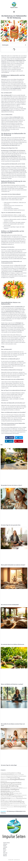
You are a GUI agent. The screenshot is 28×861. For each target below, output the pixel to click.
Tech (4, 851)
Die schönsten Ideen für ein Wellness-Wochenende (12, 644)
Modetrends (5, 791)
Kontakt (5, 854)
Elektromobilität (5, 779)
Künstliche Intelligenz (10, 790)
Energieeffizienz (17, 779)
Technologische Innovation (7, 803)
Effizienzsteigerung (14, 777)
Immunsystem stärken (16, 788)
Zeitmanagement (4, 808)
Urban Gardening (23, 805)
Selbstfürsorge (6, 798)
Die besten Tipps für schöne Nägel (9, 765)
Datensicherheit (10, 776)
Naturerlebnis (17, 795)
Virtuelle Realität (3, 806)
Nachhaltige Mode (7, 793)
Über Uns (5, 852)
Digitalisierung (4, 777)
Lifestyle (5, 847)
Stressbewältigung (16, 802)
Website (5, 855)
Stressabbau (5, 802)
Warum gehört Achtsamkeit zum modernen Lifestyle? (13, 564)
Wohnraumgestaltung (20, 806)
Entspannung (4, 781)
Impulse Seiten (6, 842)
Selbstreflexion (13, 798)
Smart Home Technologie (17, 800)
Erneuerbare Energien (6, 784)
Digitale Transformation (20, 776)
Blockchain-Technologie (18, 774)
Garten (4, 845)
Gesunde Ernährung (9, 786)
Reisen (4, 849)
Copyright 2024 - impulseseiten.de (14, 859)
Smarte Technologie (9, 800)
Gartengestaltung (16, 784)
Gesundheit (5, 788)
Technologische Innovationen (19, 803)
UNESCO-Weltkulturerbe (14, 805)
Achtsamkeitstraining (7, 774)
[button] (14, 12)
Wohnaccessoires (10, 806)
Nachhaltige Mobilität (15, 791)
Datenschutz (3, 776)
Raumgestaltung (18, 796)
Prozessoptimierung (7, 796)
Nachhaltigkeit (7, 795)
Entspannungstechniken (11, 783)
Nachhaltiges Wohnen (18, 793)
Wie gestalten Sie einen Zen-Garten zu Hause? (11, 485)
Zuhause (5, 844)
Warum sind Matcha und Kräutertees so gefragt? (12, 684)
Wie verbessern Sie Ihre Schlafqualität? (10, 604)
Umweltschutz (5, 805)
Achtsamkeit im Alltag (14, 773)
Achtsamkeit (4, 773)
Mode (4, 848)
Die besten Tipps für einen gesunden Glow (10, 525)
